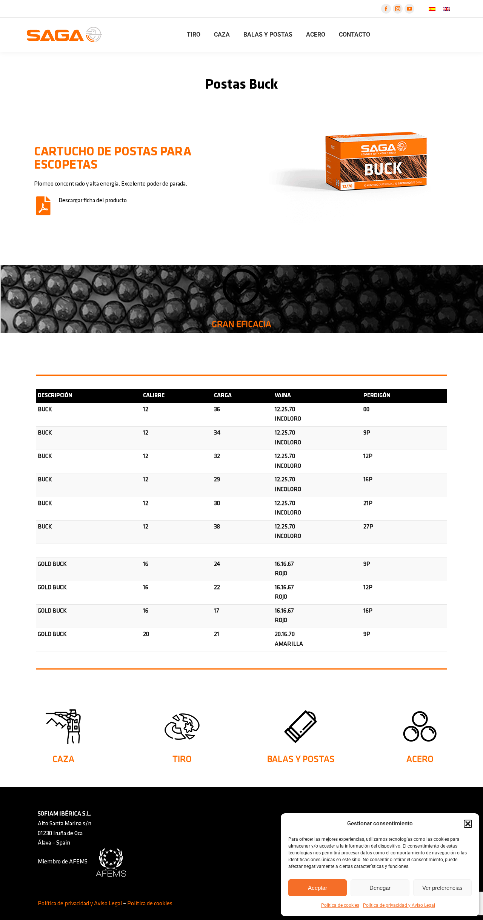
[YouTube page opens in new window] (409, 9)
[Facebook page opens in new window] (386, 9)
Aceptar (317, 888)
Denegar (380, 888)
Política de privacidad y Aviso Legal (399, 905)
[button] (468, 824)
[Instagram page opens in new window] (398, 9)
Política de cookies (340, 905)
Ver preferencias (442, 888)
